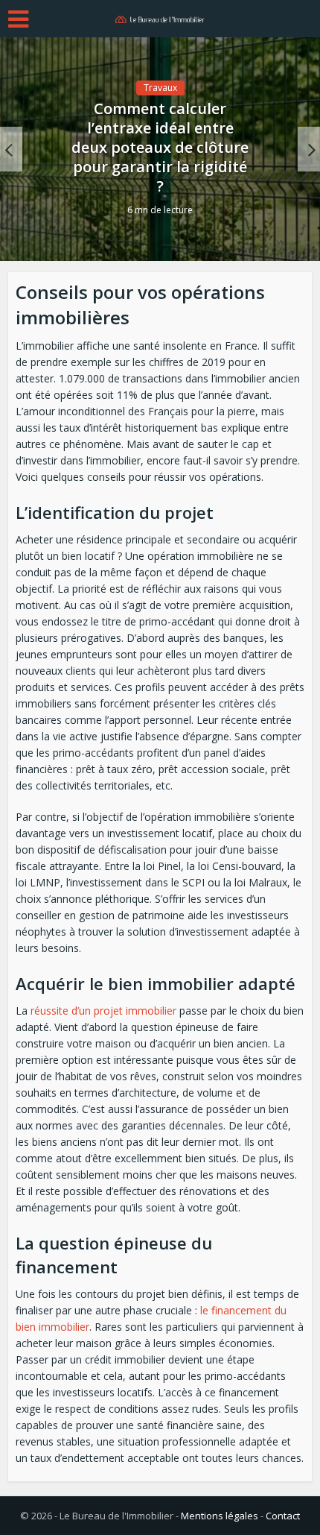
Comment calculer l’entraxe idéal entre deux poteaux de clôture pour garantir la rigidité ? (160, 147)
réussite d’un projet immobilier (103, 1010)
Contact (283, 1515)
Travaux (160, 87)
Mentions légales (219, 1515)
